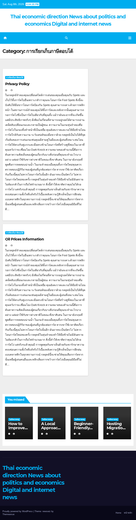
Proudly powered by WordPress (17, 511)
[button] (66, 38)
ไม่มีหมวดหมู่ (14, 419)
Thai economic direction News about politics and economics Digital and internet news (33, 482)
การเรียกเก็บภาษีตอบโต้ (14, 77)
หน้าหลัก (128, 513)
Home (118, 513)
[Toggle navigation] (130, 38)
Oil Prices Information (24, 239)
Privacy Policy (17, 84)
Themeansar (8, 514)
